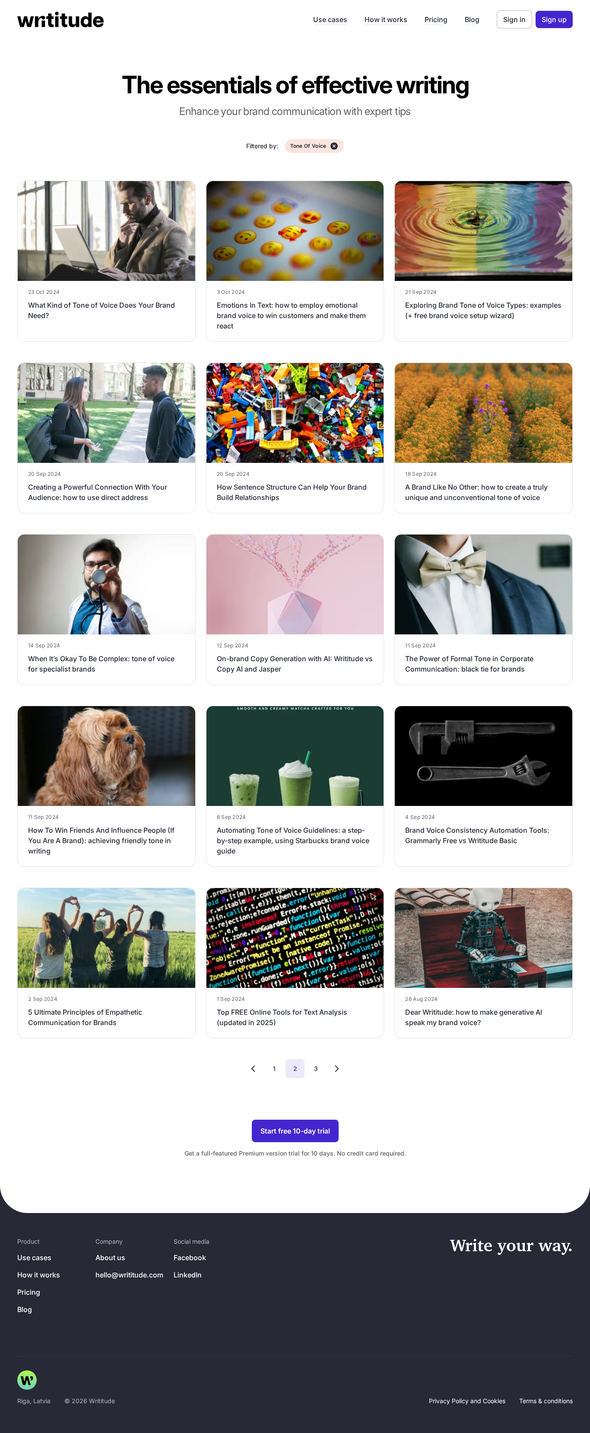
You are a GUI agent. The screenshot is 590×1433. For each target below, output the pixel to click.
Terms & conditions (546, 1400)
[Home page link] (27, 1380)
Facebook (190, 1257)
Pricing (436, 19)
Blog (472, 19)
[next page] (336, 1068)
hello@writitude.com (129, 1275)
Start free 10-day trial (295, 1131)
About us (110, 1257)
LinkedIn (188, 1275)
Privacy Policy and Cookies (467, 1400)
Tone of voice (308, 146)
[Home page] (60, 19)
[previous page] (253, 1068)
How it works (386, 19)
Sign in (514, 19)
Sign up (554, 19)
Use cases (330, 19)
